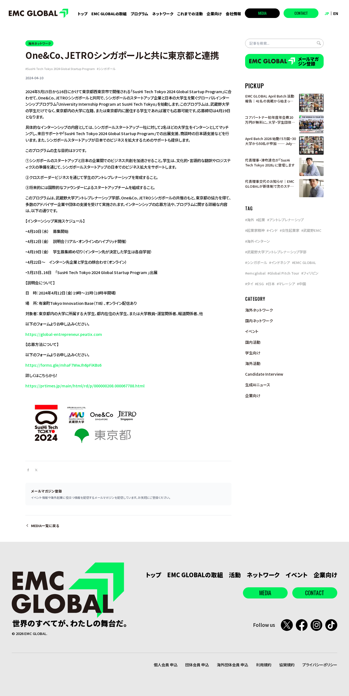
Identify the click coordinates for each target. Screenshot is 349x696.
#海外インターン (257, 241)
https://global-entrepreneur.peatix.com (63, 334)
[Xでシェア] (36, 470)
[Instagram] (316, 625)
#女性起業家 (289, 230)
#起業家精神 (255, 230)
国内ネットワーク (259, 320)
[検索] (319, 43)
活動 (235, 574)
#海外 (249, 219)
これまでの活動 (190, 13)
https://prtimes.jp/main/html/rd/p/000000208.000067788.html (85, 385)
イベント (251, 331)
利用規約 (263, 664)
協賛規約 (286, 664)
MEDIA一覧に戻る (45, 525)
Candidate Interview (264, 374)
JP (326, 13)
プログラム (139, 14)
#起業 (260, 219)
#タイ (249, 283)
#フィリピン (309, 273)
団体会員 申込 (197, 664)
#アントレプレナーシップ (285, 219)
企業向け (214, 13)
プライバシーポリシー (319, 664)
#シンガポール (106, 68)
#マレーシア (286, 283)
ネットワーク (162, 13)
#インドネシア (279, 262)
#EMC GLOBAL (304, 262)
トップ (82, 13)
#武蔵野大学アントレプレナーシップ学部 (275, 251)
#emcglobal (255, 273)
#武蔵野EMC (311, 230)
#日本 (270, 283)
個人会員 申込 (165, 664)
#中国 (301, 283)
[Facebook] (302, 625)
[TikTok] (331, 625)
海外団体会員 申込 (232, 664)
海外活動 (252, 363)
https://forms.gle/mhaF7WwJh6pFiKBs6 (63, 365)
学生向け (252, 352)
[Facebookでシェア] (28, 470)
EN (335, 13)
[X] (287, 625)
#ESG (259, 283)
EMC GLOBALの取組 (109, 13)
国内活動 (252, 342)
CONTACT (301, 13)
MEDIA (262, 13)
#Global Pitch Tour (283, 273)
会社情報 (233, 13)
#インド (272, 230)
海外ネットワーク (39, 43)
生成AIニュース (257, 384)
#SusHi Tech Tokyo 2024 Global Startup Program (60, 68)
